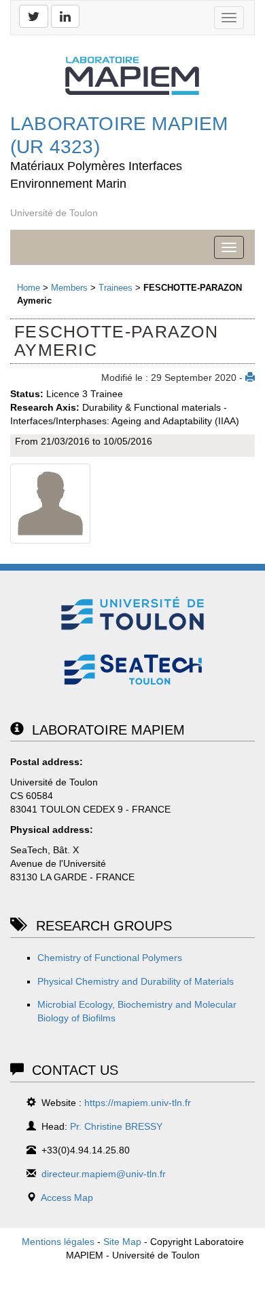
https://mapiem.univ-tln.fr (137, 1102)
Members (69, 288)
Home (28, 288)
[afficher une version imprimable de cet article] (250, 377)
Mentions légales (58, 1241)
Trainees (115, 288)
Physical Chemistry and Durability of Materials (135, 981)
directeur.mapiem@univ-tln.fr (103, 1173)
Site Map (122, 1241)
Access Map (67, 1197)
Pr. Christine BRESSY (116, 1126)
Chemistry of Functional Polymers (109, 957)
